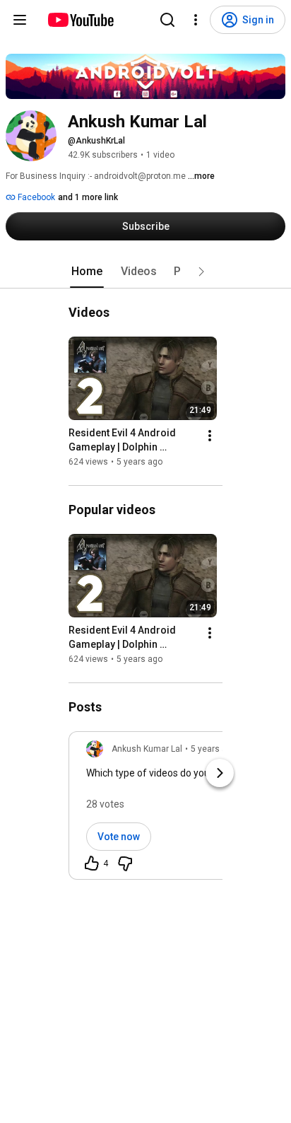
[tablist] (145, 272)
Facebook (35, 197)
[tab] (87, 272)
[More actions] (210, 435)
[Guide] (19, 19)
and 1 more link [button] (88, 197)
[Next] (220, 773)
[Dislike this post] (125, 863)
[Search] (167, 19)
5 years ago (214, 749)
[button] (201, 272)
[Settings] (195, 19)
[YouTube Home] (80, 20)
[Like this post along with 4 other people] (92, 863)
